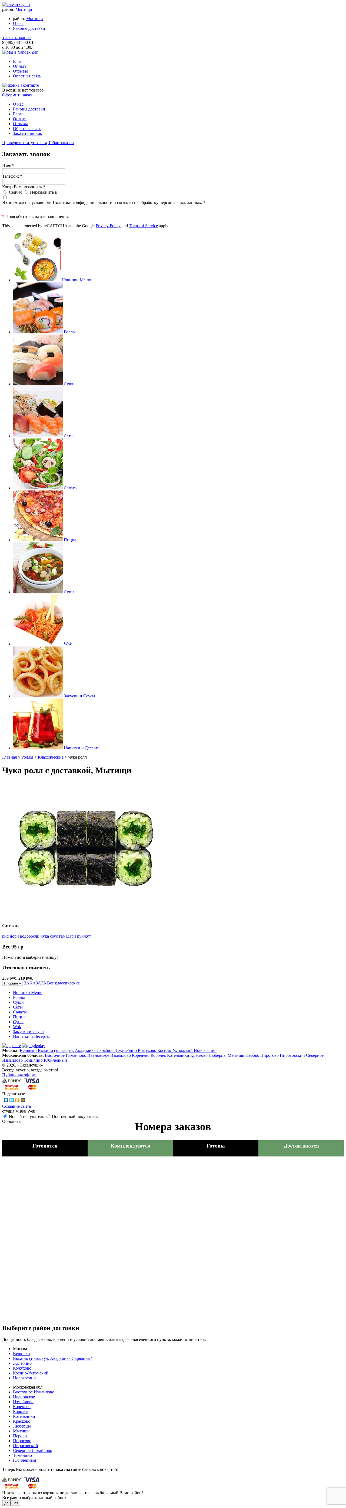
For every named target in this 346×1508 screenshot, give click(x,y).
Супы (18, 1021)
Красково (199, 1055)
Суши (18, 1002)
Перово (252, 1055)
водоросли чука (34, 936)
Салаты (20, 1012)
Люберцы (218, 1055)
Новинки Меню (27, 992)
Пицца (19, 1017)
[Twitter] (12, 1100)
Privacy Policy (108, 225)
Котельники (178, 1055)
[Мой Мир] (23, 1100)
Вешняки (29, 1050)
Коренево (141, 1055)
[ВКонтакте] (6, 1100)
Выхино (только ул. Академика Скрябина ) (78, 1050)
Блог (17, 61)
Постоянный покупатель (75, 1116)
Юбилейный (55, 1060)
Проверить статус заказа (24, 142)
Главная (9, 757)
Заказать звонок (27, 133)
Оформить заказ (17, 95)
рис (5, 936)
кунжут (84, 936)
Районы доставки (29, 28)
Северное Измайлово (32, 1450)
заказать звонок (16, 37)
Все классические (63, 983)
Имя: (8, 165)
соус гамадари (63, 936)
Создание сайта (16, 1106)
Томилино (34, 1060)
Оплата (19, 66)
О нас (18, 23)
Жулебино (128, 1050)
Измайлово (121, 1055)
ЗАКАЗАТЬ (35, 983)
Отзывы (20, 71)
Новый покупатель (26, 1116)
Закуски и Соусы (28, 1031)
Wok (17, 1026)
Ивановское (98, 1055)
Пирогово (270, 1055)
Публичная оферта (19, 1074)
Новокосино (205, 1050)
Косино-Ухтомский (175, 1050)
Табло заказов (61, 142)
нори (14, 936)
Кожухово (147, 1050)
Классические (51, 757)
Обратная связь (27, 76)
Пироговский (293, 1055)
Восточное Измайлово (66, 1055)
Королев (159, 1055)
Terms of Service (143, 225)
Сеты (18, 1007)
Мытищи (23, 9)
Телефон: (12, 176)
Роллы (27, 757)
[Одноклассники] (17, 1100)
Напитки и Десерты (31, 1036)
